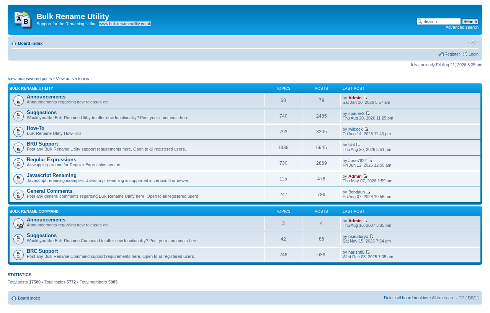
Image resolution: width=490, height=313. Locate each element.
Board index (30, 43)
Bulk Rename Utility (31, 88)
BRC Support (42, 251)
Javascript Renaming (52, 175)
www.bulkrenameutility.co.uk (125, 23)
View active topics (72, 78)
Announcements (46, 97)
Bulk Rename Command (34, 211)
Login (474, 54)
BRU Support (42, 144)
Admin (355, 97)
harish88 (356, 252)
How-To (35, 128)
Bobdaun (356, 192)
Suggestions (42, 112)
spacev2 (356, 113)
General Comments (49, 191)
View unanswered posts (30, 78)
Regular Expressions (51, 159)
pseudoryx (358, 236)
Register (452, 54)
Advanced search (462, 27)
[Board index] (23, 18)
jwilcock (355, 129)
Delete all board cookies (406, 297)
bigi (351, 145)
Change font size (473, 41)
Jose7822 (357, 160)
